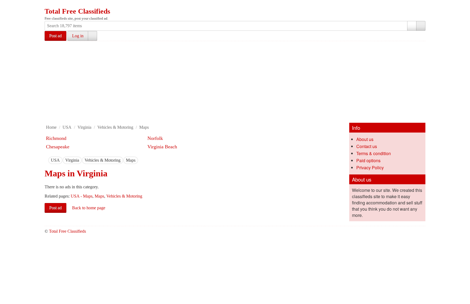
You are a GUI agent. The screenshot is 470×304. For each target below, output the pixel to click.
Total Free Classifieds (77, 11)
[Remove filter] (60, 160)
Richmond (56, 138)
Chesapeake (57, 146)
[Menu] (49, 4)
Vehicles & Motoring (115, 127)
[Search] (420, 26)
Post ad (55, 35)
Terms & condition (373, 153)
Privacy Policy (370, 167)
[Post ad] (59, 4)
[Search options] (411, 26)
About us (364, 139)
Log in (78, 35)
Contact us (366, 146)
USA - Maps (81, 196)
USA (67, 127)
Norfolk (155, 138)
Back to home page (88, 207)
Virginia (84, 127)
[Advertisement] (235, 82)
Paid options (368, 160)
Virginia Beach (162, 146)
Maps (144, 127)
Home (51, 127)
